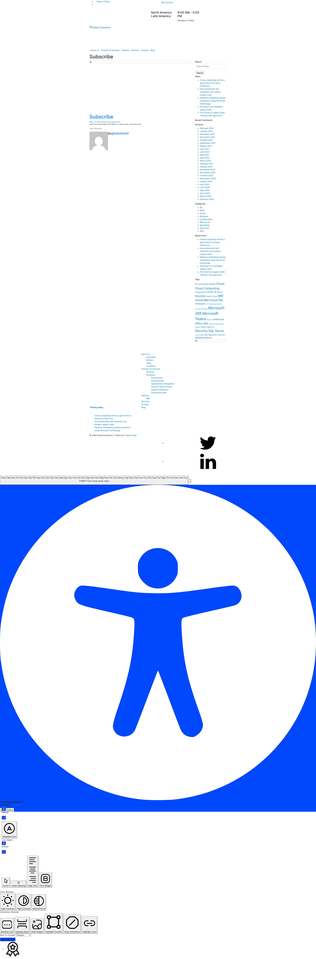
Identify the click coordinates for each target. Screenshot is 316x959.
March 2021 (205, 161)
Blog (153, 50)
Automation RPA (158, 392)
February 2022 (207, 128)
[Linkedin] (208, 461)
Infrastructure (157, 380)
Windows (221, 335)
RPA (202, 231)
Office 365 (201, 323)
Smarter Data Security (161, 386)
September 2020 (208, 178)
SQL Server (216, 331)
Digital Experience (159, 389)
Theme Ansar (131, 435)
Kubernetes (212, 304)
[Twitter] (208, 443)
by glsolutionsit (114, 122)
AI (196, 284)
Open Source (220, 324)
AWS (202, 210)
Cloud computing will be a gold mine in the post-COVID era (212, 83)
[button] (190, 481)
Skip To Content (7, 935)
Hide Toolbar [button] (7, 810)
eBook (219, 292)
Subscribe (101, 117)
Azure (202, 213)
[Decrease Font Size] (4, 817)
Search (200, 73)
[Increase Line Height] (4, 843)
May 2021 (204, 155)
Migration (210, 319)
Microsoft (105, 122)
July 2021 (204, 149)
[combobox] (94, 480)
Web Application (210, 335)
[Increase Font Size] (4, 809)
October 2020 (206, 175)
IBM (148, 398)
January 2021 (206, 166)
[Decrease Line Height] (4, 852)
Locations (150, 366)
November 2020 (207, 172)
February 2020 (207, 199)
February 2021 (206, 163)
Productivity (157, 378)
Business (204, 216)
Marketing (204, 225)
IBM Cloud (205, 222)
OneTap (15, 804)
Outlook (197, 327)
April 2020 (205, 193)
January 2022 (206, 131)
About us (94, 50)
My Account (167, 2)
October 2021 (206, 140)
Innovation (151, 357)
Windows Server (203, 337)
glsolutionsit (120, 133)
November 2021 (207, 137)
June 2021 (205, 152)
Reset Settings (7, 939)
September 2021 (207, 143)
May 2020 (204, 190)
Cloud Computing (207, 288)
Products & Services (110, 50)
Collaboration (206, 219)
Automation (203, 284)
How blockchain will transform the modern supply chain (210, 92)
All (201, 207)
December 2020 (207, 169)
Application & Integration (162, 383)
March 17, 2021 (95, 122)
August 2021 (206, 146)
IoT (207, 304)
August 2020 (206, 181)
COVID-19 (211, 292)
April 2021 (204, 158)
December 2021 (207, 134)
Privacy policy (96, 407)
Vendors (125, 50)
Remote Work (205, 327)
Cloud (220, 284)
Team (148, 363)
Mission (149, 360)
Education (200, 296)
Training (201, 335)
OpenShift (212, 324)
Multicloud (218, 319)
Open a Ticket (103, 1)
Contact (145, 50)
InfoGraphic (200, 304)
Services (150, 372)
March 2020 (205, 196)
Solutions (150, 375)
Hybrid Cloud (212, 296)
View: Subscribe (95, 128)
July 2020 (204, 184)
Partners (135, 50)
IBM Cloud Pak (213, 300)
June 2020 (205, 187)
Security (201, 331)
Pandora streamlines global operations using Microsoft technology (212, 101)
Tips (196, 335)
